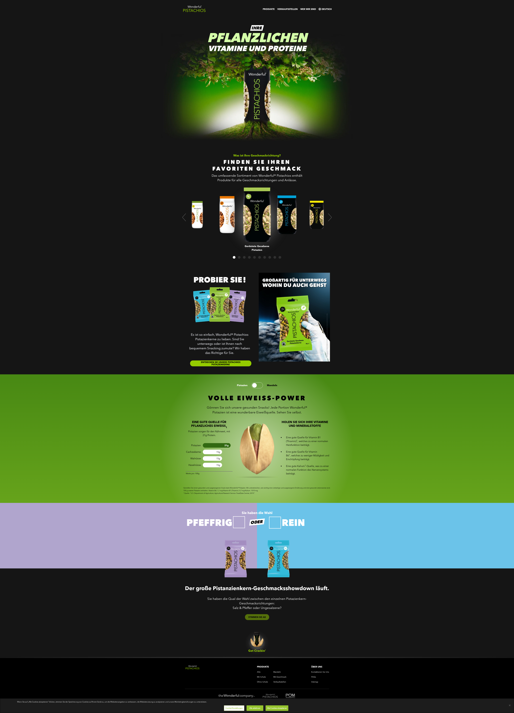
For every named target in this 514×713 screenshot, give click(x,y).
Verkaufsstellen (287, 9)
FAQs (313, 677)
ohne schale (262, 682)
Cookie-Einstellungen (234, 708)
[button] (184, 217)
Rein (293, 522)
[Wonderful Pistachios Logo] (194, 11)
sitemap (314, 682)
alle (258, 672)
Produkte (269, 9)
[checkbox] (239, 522)
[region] (257, 705)
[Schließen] (510, 705)
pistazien (242, 385)
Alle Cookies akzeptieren (277, 708)
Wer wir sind (308, 9)
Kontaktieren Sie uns (320, 672)
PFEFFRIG (209, 522)
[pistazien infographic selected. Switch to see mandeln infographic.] (257, 385)
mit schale (261, 677)
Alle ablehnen (254, 708)
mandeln (272, 385)
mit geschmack (279, 677)
